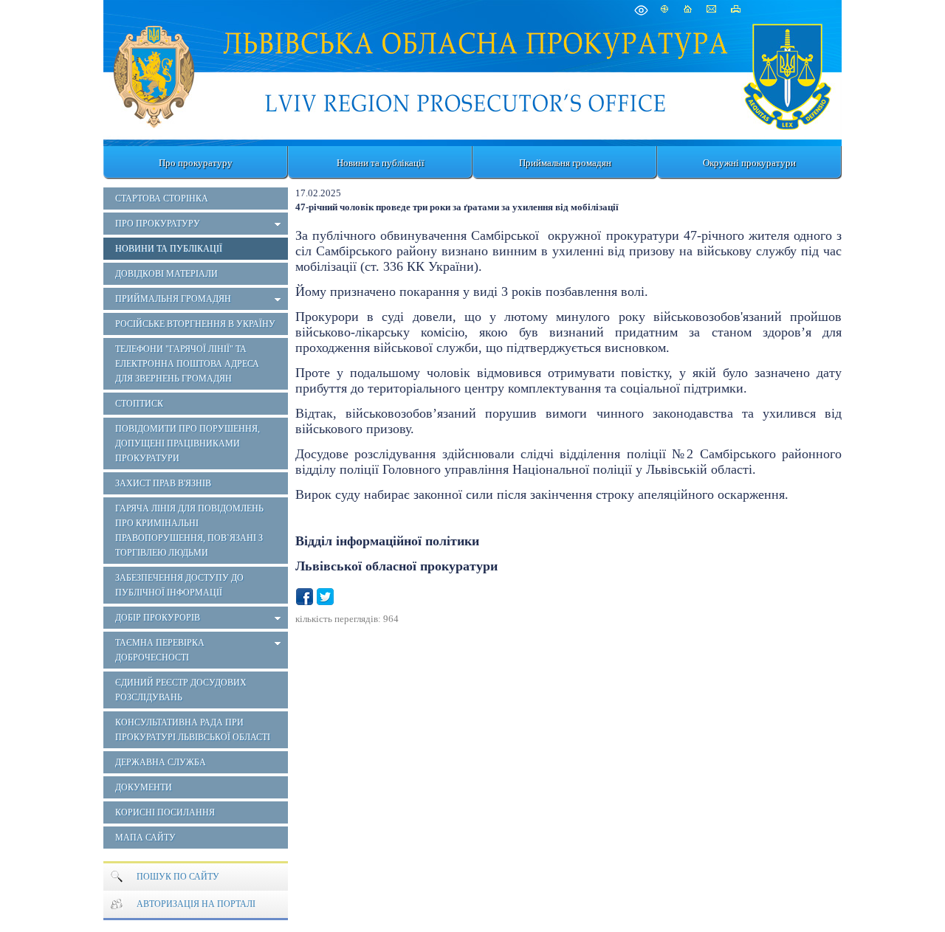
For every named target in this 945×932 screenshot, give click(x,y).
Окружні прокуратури (749, 162)
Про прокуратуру (196, 162)
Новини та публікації (381, 162)
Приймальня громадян (565, 162)
